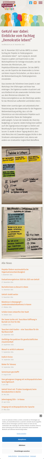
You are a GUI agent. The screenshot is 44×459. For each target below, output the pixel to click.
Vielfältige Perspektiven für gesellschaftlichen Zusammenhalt (20, 342)
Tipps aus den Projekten (35, 2)
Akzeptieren (22, 439)
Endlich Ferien (8, 358)
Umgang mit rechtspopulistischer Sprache (18, 408)
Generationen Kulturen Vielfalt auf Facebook (30, 2)
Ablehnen (22, 445)
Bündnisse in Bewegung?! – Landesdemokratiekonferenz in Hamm (16, 304)
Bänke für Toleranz (9, 365)
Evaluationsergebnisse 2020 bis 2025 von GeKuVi (20, 280)
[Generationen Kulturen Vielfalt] (9, 5)
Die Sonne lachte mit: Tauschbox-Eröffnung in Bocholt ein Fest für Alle (19, 322)
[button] (41, 416)
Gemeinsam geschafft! (10, 373)
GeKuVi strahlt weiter (10, 295)
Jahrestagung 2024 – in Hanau (13, 400)
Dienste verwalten (21, 433)
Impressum (33, 456)
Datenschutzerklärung (23, 456)
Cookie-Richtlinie (12, 456)
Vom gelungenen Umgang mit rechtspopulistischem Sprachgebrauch (22, 382)
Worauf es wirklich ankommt (13, 350)
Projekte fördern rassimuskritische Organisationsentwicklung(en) (15, 272)
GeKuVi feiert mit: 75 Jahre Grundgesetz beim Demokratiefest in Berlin (19, 392)
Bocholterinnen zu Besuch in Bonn (15, 288)
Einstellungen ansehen (22, 451)
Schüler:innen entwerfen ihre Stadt (15, 313)
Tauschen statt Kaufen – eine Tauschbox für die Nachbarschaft (20, 332)
